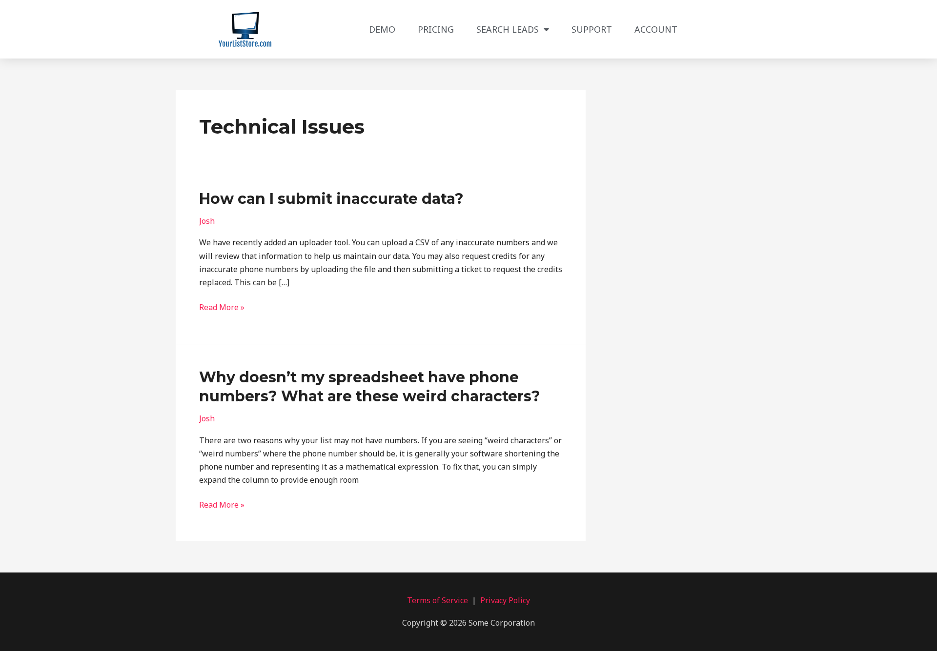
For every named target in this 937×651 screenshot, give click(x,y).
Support (591, 29)
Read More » (221, 307)
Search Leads (507, 29)
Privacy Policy (505, 600)
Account (655, 29)
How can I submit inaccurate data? (331, 199)
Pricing (436, 29)
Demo (382, 29)
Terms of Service (437, 600)
